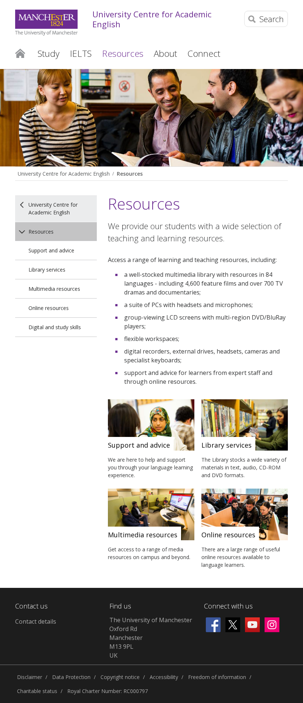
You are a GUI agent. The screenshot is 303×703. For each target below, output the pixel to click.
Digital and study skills (54, 327)
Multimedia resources (54, 288)
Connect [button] (203, 53)
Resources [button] (122, 53)
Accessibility (164, 676)
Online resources (48, 307)
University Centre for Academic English (151, 19)
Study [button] (48, 53)
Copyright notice (120, 676)
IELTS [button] (81, 53)
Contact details (35, 621)
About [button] (165, 53)
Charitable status (37, 691)
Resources (130, 173)
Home (20, 52)
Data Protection (71, 676)
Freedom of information (217, 676)
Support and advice (51, 250)
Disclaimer (29, 676)
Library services (46, 269)
